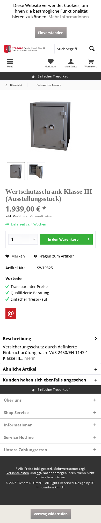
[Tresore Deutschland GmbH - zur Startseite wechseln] (25, 49)
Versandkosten (17, 473)
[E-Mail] (10, 313)
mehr (29, 358)
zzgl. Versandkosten (37, 216)
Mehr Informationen (68, 17)
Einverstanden (50, 32)
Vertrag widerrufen (51, 513)
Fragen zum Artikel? (56, 256)
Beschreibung (17, 338)
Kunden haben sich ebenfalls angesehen (44, 380)
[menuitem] (10, 63)
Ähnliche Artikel (19, 369)
